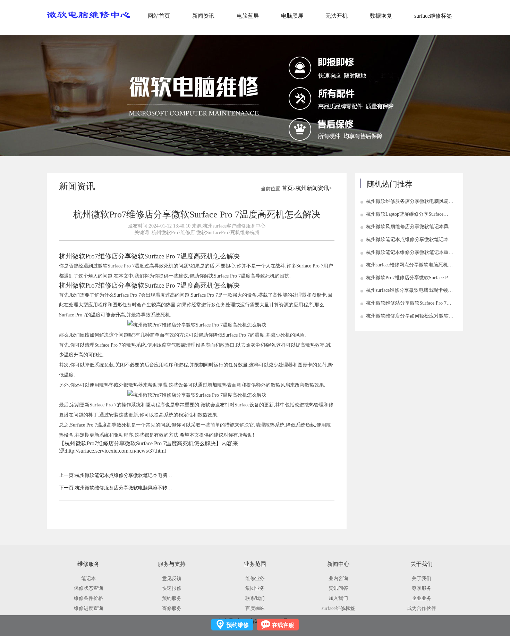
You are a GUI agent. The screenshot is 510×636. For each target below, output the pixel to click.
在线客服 (283, 625)
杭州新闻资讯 (312, 188)
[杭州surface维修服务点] (88, 15)
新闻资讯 (203, 16)
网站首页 (159, 16)
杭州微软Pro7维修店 (173, 232)
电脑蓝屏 (248, 16)
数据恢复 (381, 16)
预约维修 (238, 625)
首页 (287, 188)
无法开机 (336, 16)
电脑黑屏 (292, 16)
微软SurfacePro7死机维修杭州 (228, 232)
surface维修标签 (433, 16)
